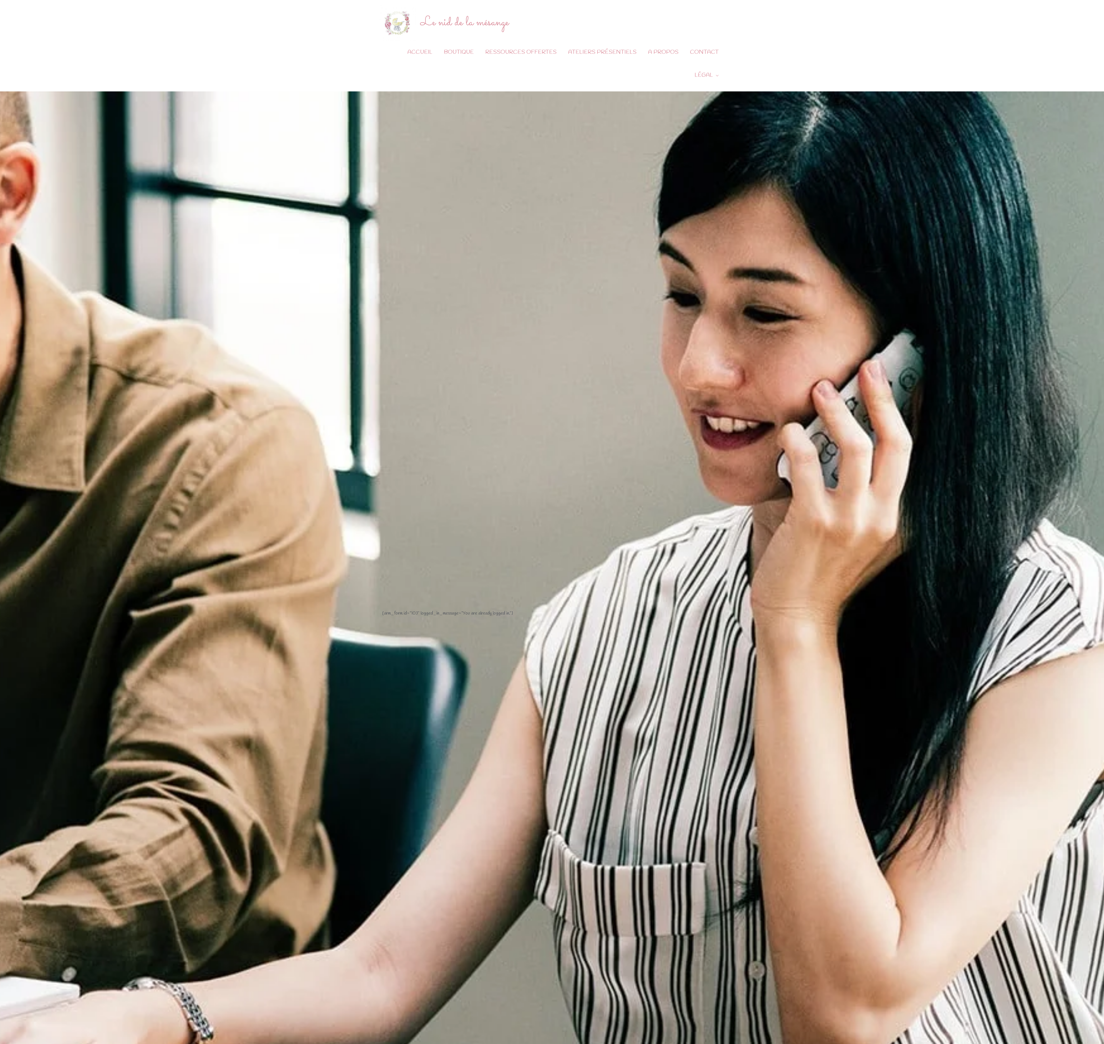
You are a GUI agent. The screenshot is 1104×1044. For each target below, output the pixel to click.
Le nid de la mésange (464, 22)
